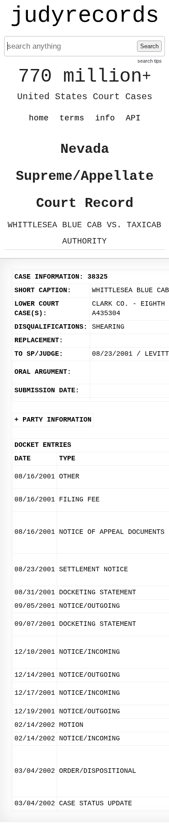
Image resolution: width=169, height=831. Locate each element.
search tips (149, 61)
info (105, 118)
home (39, 118)
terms (71, 118)
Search (149, 46)
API (133, 118)
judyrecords (84, 16)
